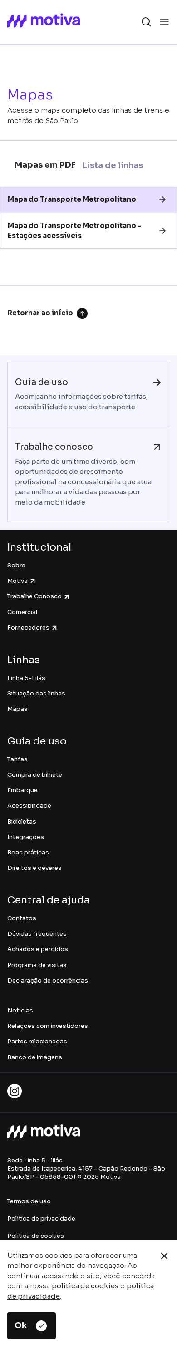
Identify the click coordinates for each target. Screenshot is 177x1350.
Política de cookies (35, 1236)
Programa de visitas (37, 965)
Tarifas (17, 759)
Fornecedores (28, 627)
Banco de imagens (34, 1057)
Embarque (22, 790)
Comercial (22, 612)
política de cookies (85, 1285)
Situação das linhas (36, 693)
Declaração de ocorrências (47, 980)
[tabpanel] (88, 236)
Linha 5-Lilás (26, 678)
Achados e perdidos (37, 949)
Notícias (20, 1010)
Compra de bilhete (34, 775)
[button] (88, 199)
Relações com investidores (47, 1026)
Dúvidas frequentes (37, 934)
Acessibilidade (29, 805)
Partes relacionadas (37, 1041)
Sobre (16, 565)
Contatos (21, 918)
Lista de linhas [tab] (113, 165)
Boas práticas (28, 852)
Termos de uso (29, 1201)
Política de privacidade (41, 1218)
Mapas (17, 709)
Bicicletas (21, 821)
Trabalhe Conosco (34, 596)
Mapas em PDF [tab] (45, 165)
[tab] (88, 200)
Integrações (25, 837)
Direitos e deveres (34, 868)
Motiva (17, 581)
